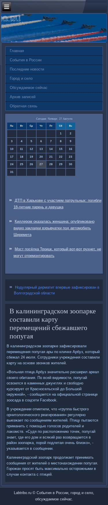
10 (12, 148)
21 (51, 156)
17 (12, 156)
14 (51, 148)
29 (60, 164)
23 (70, 156)
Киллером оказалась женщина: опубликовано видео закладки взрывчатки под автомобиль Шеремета (54, 228)
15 (60, 148)
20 (41, 156)
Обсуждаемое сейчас (29, 87)
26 (31, 164)
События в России (25, 60)
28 (51, 164)
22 (60, 156)
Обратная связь (23, 106)
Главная (17, 51)
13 (41, 148)
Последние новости (27, 69)
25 (21, 164)
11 (21, 148)
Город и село (21, 78)
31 (12, 172)
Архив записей (22, 97)
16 (70, 148)
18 (21, 156)
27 (41, 164)
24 (12, 164)
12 (31, 148)
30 (70, 164)
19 (31, 156)
